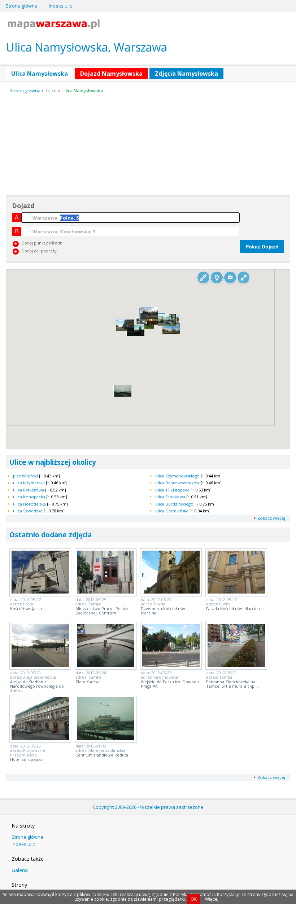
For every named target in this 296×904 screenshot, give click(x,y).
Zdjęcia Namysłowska (186, 74)
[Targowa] (149, 317)
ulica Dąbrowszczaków (177, 482)
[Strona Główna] (54, 27)
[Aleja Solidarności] (125, 329)
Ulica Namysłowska (39, 74)
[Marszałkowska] (135, 334)
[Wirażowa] (122, 395)
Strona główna (22, 6)
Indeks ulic (60, 6)
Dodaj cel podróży (39, 250)
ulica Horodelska (29, 504)
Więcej (211, 899)
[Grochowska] (167, 324)
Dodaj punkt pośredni (43, 243)
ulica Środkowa (170, 496)
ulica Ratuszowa (28, 490)
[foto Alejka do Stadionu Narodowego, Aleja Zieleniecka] (40, 665)
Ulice (51, 90)
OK (194, 899)
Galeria (20, 870)
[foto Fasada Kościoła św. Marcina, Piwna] (236, 591)
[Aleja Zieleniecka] (156, 323)
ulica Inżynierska (29, 482)
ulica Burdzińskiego (174, 504)
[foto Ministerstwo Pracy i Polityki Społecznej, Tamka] (105, 591)
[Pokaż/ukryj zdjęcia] (230, 277)
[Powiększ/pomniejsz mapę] (243, 277)
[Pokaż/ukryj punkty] (216, 277)
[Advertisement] (60, 145)
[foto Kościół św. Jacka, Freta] (40, 591)
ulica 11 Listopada (172, 490)
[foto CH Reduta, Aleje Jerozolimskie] (105, 738)
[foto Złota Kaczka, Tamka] (105, 665)
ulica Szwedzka (28, 510)
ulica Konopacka (29, 496)
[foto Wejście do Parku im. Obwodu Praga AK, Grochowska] (171, 665)
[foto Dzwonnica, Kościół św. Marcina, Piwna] (171, 591)
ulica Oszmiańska (171, 510)
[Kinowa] (171, 332)
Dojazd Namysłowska (111, 74)
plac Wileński (25, 476)
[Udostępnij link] (203, 277)
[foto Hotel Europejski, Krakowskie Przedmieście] (40, 738)
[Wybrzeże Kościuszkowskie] (145, 327)
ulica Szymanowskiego (177, 476)
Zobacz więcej (271, 518)
